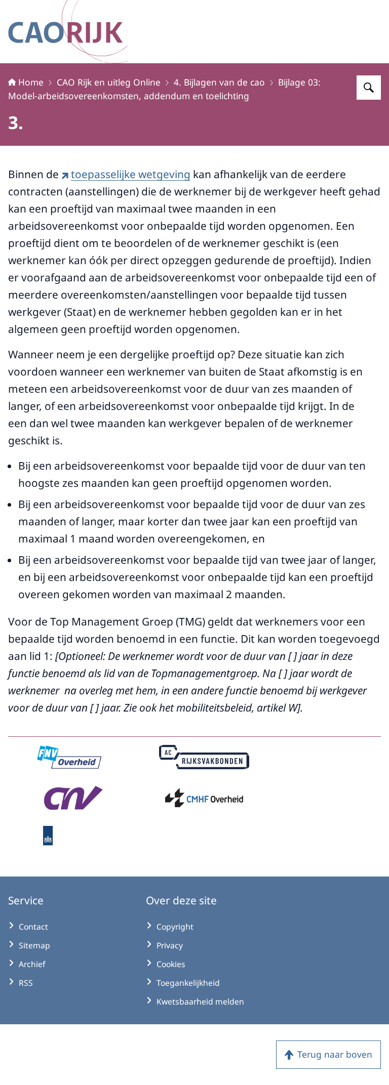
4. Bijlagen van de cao (219, 82)
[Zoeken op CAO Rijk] (369, 87)
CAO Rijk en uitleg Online (109, 82)
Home (31, 82)
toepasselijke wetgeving (130, 174)
